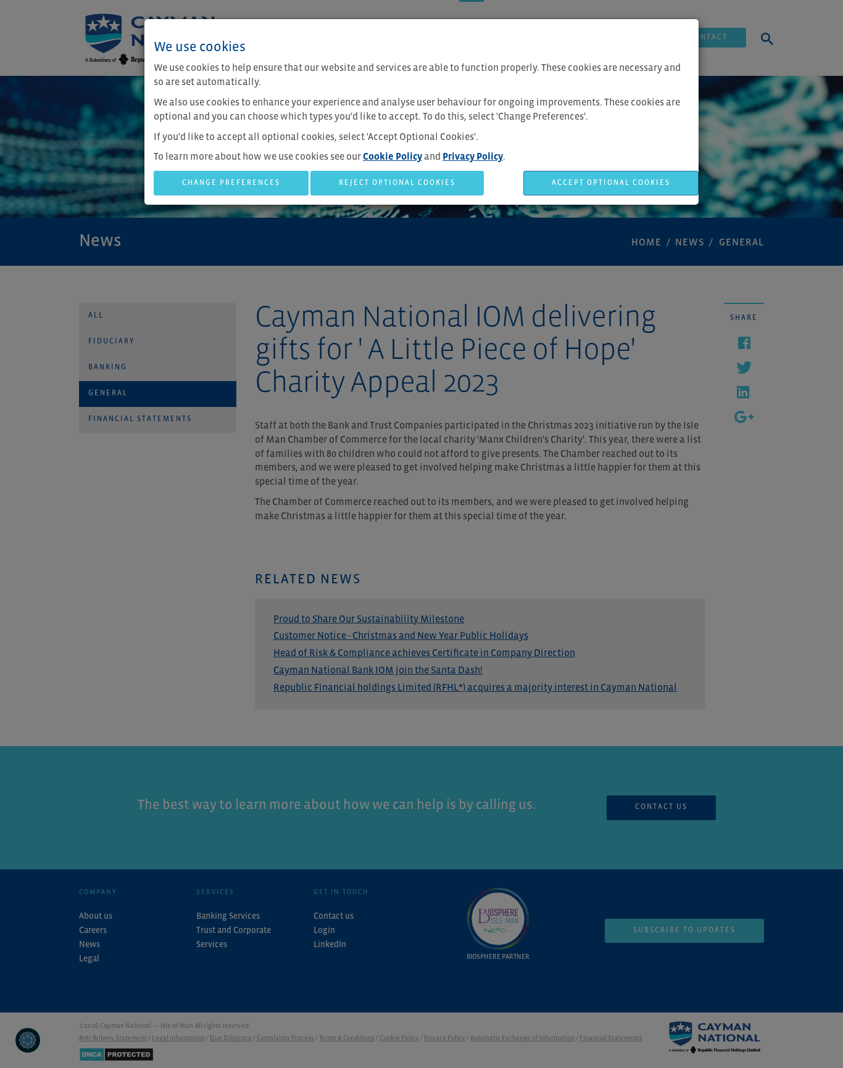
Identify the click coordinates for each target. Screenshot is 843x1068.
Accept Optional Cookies (611, 183)
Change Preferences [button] (231, 183)
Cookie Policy (392, 157)
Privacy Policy (472, 157)
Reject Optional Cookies (397, 183)
